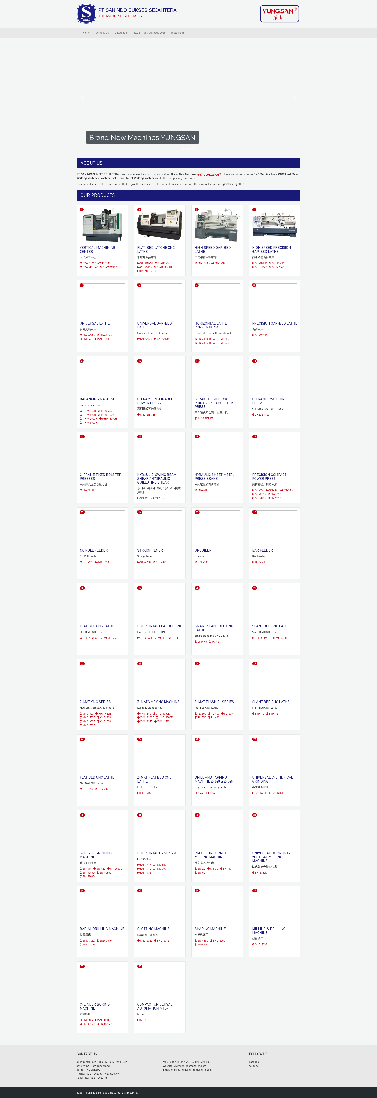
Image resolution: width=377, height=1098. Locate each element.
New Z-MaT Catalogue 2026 (149, 32)
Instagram (177, 32)
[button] (83, 98)
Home (86, 32)
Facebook (254, 1061)
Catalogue (121, 32)
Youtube (254, 1065)
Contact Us (102, 32)
